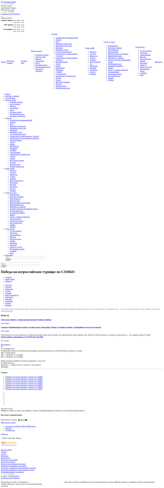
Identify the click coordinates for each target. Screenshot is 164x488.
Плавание (59, 70)
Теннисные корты (115, 74)
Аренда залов (40, 57)
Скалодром (39, 61)
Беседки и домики (11, 62)
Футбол (58, 84)
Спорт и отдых (110, 42)
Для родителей (113, 72)
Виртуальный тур (16, 181)
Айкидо (59, 40)
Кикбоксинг (60, 68)
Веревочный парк (115, 56)
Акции (3, 454)
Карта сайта (5, 458)
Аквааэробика (145, 55)
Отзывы (93, 60)
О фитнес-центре (42, 55)
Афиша (110, 78)
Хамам (142, 61)
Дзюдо (58, 64)
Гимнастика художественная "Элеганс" (25, 136)
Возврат (93, 74)
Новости (93, 52)
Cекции (4, 452)
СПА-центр (140, 47)
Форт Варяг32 (113, 50)
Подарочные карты (42, 67)
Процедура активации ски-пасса (13, 464)
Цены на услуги (146, 67)
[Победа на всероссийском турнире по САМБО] (2, 347)
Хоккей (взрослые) (63, 88)
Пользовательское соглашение (12, 472)
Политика (93, 70)
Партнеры (94, 66)
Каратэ (3, 62)
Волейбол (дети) (62, 50)
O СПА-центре (145, 51)
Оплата (92, 72)
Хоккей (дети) (61, 86)
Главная (8, 277)
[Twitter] (21, 420)
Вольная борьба (62, 62)
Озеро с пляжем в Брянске (118, 70)
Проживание (113, 46)
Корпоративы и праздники (118, 54)
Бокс (57, 42)
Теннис (58, 78)
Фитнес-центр (37, 51)
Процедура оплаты (8, 462)
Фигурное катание (63, 82)
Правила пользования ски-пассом (14, 466)
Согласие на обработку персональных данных (18, 468)
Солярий (143, 73)
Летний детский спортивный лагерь (23, 209)
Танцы (58, 80)
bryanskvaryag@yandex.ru (10, 14)
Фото (37, 63)
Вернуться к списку (8, 422)
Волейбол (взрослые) (64, 44)
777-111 (7, 4)
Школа (110, 68)
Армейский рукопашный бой (67, 38)
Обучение (143, 53)
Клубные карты (41, 65)
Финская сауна (145, 59)
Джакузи (143, 65)
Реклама (93, 68)
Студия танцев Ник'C (64, 52)
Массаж (38, 59)
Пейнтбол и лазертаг (116, 58)
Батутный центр (114, 76)
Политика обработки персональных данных (17, 470)
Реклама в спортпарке (9, 460)
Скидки (93, 54)
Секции (54, 34)
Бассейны (143, 63)
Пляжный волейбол (115, 66)
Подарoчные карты (17, 249)
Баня (141, 75)
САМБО (59, 72)
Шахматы (59, 48)
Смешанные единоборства (66, 76)
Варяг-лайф (90, 48)
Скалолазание (61, 74)
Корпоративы (113, 52)
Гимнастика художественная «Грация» (24, 138)
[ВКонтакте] (19, 420)
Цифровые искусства (64, 46)
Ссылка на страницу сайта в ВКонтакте (20, 426)
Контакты (158, 62)
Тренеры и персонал (39, 70)
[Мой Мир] (26, 420)
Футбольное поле (114, 64)
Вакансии (93, 56)
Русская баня (24, 62)
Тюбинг (111, 80)
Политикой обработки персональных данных (46, 482)
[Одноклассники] (24, 420)
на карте (15, 476)
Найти (8, 260)
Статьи (92, 58)
